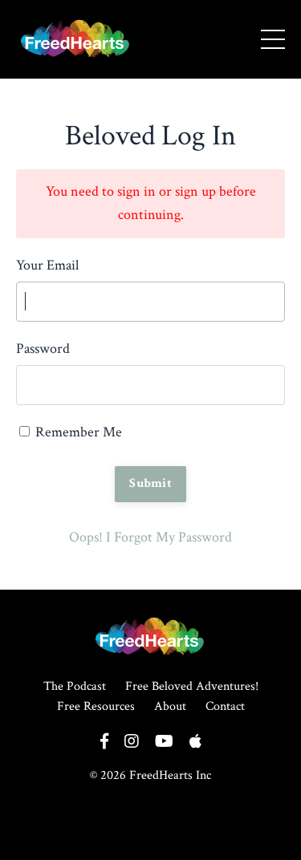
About (170, 706)
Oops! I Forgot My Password (150, 537)
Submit (150, 483)
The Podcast (74, 686)
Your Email (47, 265)
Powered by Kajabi (150, 835)
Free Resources (96, 706)
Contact (225, 706)
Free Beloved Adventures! (191, 686)
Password (43, 348)
